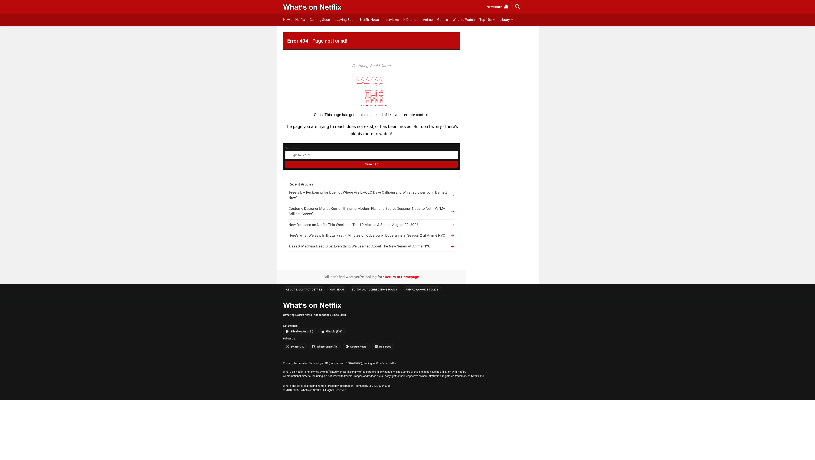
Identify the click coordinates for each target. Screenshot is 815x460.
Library (504, 20)
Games (442, 20)
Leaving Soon (345, 20)
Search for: (292, 148)
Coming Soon (320, 20)
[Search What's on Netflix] (517, 6)
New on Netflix (294, 20)
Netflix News (369, 20)
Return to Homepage (402, 277)
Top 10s (485, 20)
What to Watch (464, 20)
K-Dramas (410, 20)
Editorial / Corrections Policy (374, 289)
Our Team (337, 289)
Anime (428, 20)
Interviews (391, 20)
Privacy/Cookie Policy (422, 289)
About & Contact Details (304, 289)
